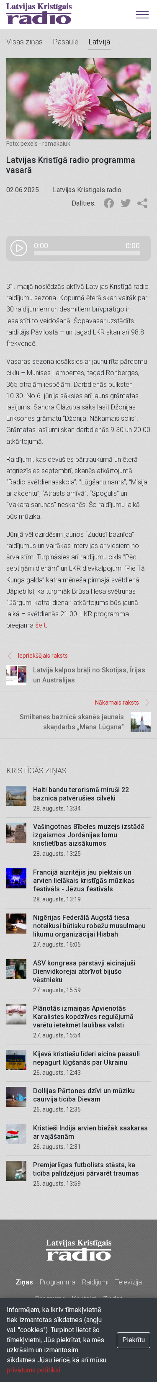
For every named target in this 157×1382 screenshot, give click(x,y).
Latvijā (99, 41)
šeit (40, 625)
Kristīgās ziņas (36, 770)
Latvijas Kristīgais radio (39, 13)
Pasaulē (65, 41)
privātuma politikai (33, 1370)
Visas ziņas (24, 41)
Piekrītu (133, 1340)
